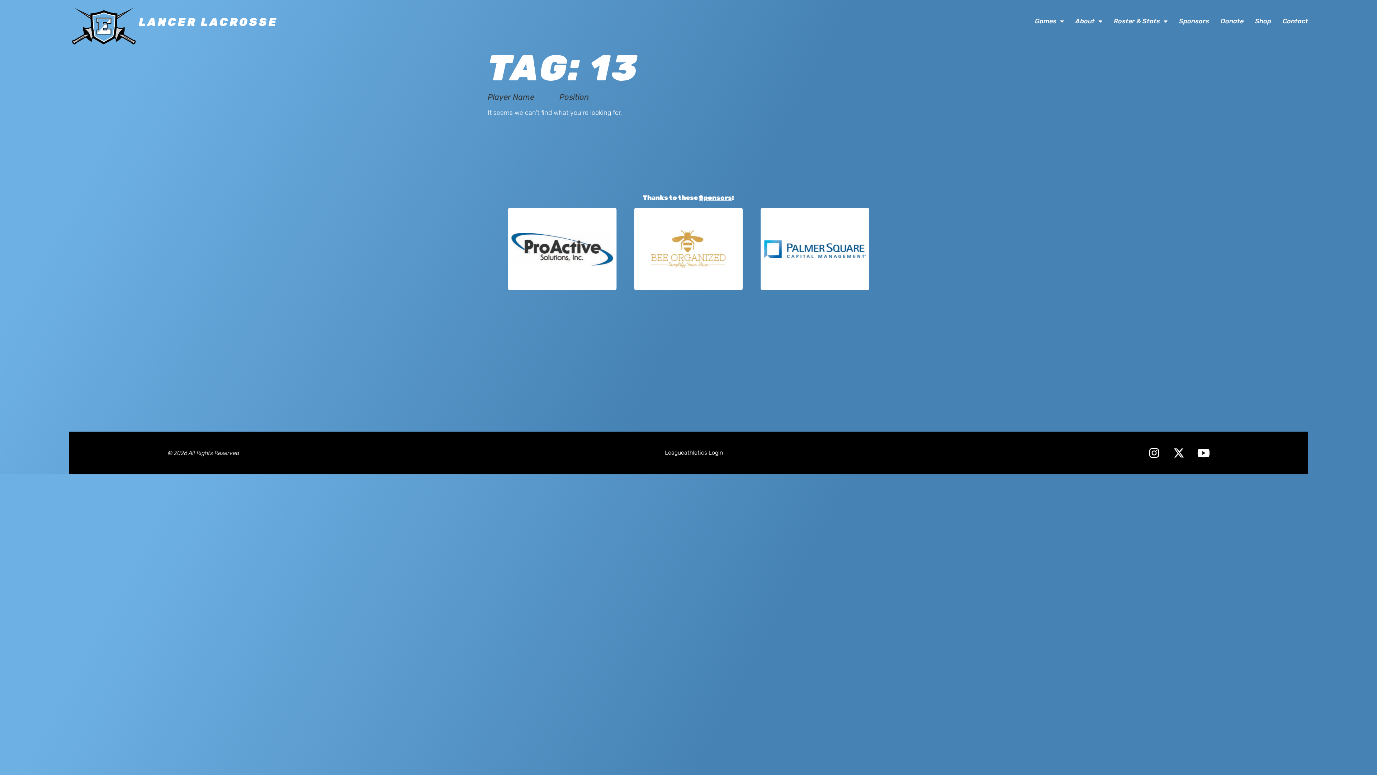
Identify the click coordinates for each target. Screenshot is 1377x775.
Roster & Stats (1137, 21)
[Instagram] (1154, 453)
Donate (1232, 21)
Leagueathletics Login (694, 452)
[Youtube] (1203, 453)
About (1085, 21)
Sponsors (1194, 21)
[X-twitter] (1178, 453)
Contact (1295, 21)
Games (1045, 21)
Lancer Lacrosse (208, 22)
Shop (1263, 21)
